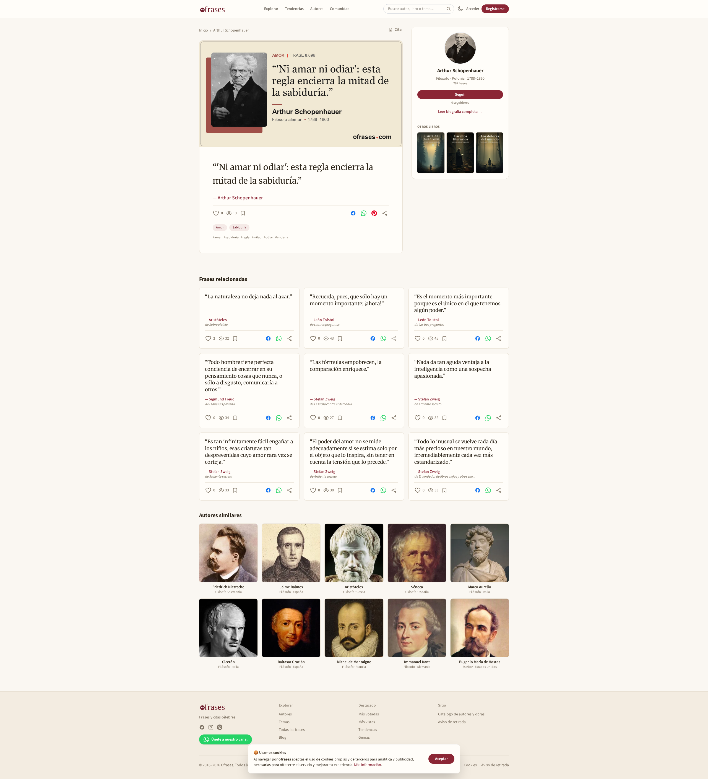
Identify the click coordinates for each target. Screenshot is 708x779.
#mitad (257, 237)
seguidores (460, 103)
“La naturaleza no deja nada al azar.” (248, 296)
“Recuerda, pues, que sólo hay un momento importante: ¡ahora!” (348, 300)
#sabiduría (231, 237)
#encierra (281, 237)
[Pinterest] (219, 727)
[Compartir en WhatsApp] (363, 213)
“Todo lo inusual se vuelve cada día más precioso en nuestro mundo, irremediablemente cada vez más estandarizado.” (455, 451)
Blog (282, 737)
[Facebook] (202, 727)
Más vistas (366, 722)
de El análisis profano (220, 404)
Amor (220, 227)
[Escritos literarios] (460, 152)
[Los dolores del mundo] (489, 152)
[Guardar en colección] (243, 213)
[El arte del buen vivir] (430, 152)
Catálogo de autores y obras (461, 714)
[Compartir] (384, 213)
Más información (367, 765)
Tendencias (294, 9)
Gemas (364, 737)
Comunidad (340, 9)
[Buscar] (450, 9)
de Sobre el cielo (216, 325)
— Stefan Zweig (322, 399)
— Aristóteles (216, 320)
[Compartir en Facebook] (353, 213)
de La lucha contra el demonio (331, 404)
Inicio (203, 30)
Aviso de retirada (452, 722)
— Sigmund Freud (220, 399)
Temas (284, 722)
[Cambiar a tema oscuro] (460, 9)
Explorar (271, 9)
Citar (399, 29)
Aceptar (441, 759)
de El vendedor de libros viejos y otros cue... (444, 477)
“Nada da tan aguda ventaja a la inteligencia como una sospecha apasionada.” (452, 369)
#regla (245, 237)
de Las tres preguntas (324, 325)
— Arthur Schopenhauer (238, 197)
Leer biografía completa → (460, 111)
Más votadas (368, 714)
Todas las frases (292, 730)
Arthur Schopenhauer (231, 30)
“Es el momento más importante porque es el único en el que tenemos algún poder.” (457, 303)
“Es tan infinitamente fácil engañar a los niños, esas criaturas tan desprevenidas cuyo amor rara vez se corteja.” (249, 451)
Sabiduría (239, 227)
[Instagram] (211, 727)
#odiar (268, 237)
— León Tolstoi (322, 320)
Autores (316, 9)
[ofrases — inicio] (214, 9)
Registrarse (495, 9)
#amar (217, 237)
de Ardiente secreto (427, 404)
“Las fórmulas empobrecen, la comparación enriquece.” (346, 365)
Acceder (472, 9)
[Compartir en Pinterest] (374, 213)
